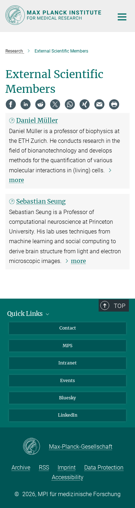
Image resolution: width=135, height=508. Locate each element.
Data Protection (103, 467)
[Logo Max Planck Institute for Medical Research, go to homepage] (54, 15)
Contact (67, 328)
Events (67, 380)
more (78, 260)
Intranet (67, 363)
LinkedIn (67, 415)
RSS (44, 467)
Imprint (67, 467)
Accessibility (68, 477)
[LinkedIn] (25, 104)
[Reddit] (40, 104)
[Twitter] (55, 104)
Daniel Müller (37, 120)
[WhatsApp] (69, 104)
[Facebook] (10, 104)
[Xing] (84, 104)
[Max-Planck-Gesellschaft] (36, 446)
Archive (21, 467)
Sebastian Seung (41, 201)
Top (119, 305)
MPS (67, 345)
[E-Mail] (99, 104)
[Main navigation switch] (122, 17)
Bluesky (67, 397)
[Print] (114, 104)
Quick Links (25, 313)
